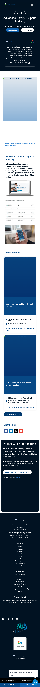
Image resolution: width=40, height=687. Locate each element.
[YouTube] (17, 619)
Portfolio (20, 554)
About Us (20, 549)
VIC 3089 (20, 527)
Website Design (20, 574)
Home (20, 546)
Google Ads (20, 581)
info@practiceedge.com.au (22, 533)
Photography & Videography (20, 589)
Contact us (19, 477)
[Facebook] (3, 619)
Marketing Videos (20, 561)
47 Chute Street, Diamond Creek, (20, 525)
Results (20, 556)
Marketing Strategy (20, 584)
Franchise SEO (20, 579)
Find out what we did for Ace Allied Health (20, 407)
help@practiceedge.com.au (22, 602)
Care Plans (20, 591)
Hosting (20, 586)
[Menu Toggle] (32, 5)
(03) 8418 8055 (21, 530)
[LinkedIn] (12, 619)
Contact (20, 565)
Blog (20, 558)
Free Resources (20, 563)
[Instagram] (8, 619)
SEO (20, 577)
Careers (20, 551)
